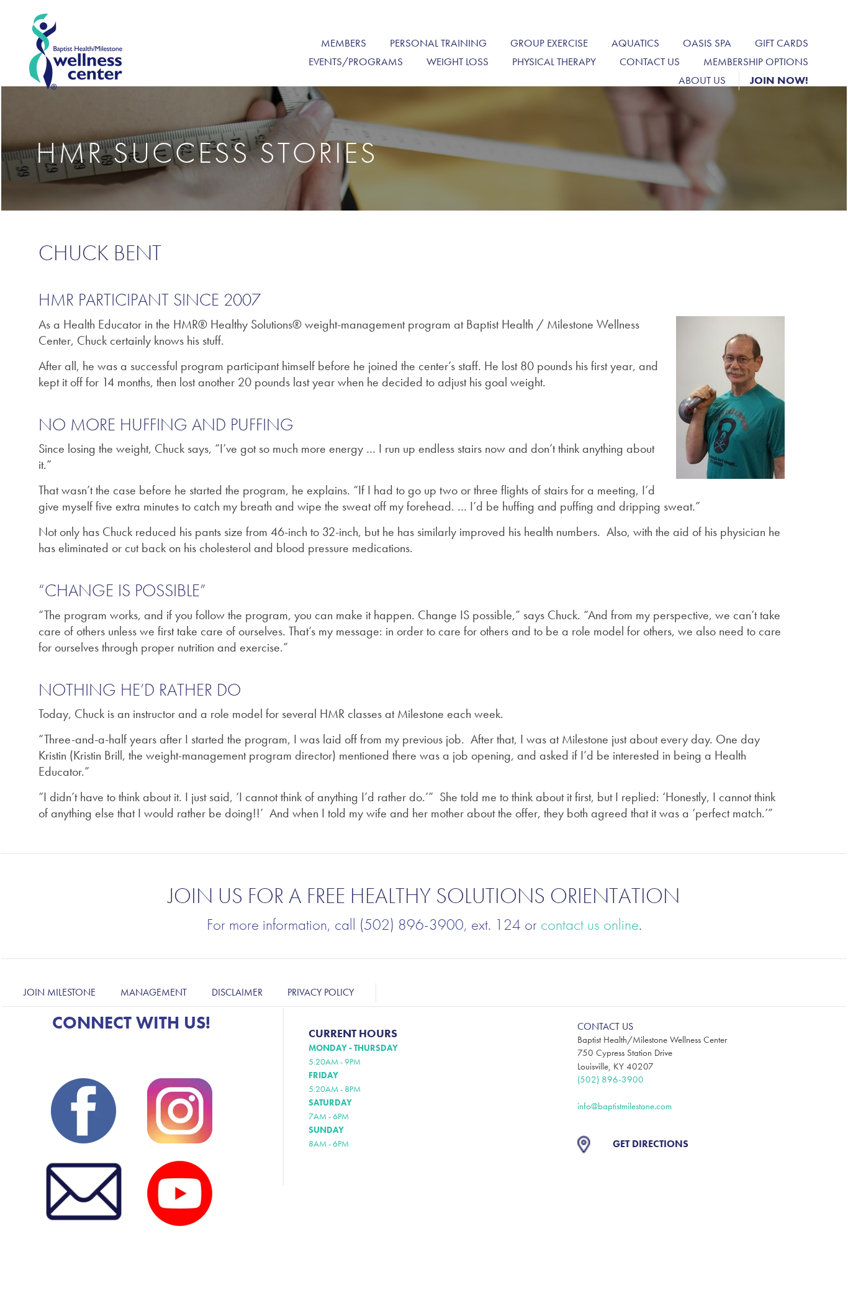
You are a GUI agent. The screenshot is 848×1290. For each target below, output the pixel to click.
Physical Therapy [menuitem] (554, 61)
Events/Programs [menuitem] (356, 61)
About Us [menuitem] (702, 80)
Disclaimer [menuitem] (237, 992)
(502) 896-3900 (610, 1079)
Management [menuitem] (153, 992)
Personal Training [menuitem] (438, 43)
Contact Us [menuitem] (650, 61)
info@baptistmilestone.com (624, 1106)
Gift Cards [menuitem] (781, 43)
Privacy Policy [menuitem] (320, 992)
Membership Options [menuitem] (755, 61)
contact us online (590, 924)
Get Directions (650, 1143)
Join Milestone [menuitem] (60, 992)
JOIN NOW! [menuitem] (779, 80)
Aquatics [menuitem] (635, 43)
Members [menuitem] (343, 43)
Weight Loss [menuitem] (457, 61)
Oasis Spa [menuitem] (707, 43)
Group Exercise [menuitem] (549, 43)
